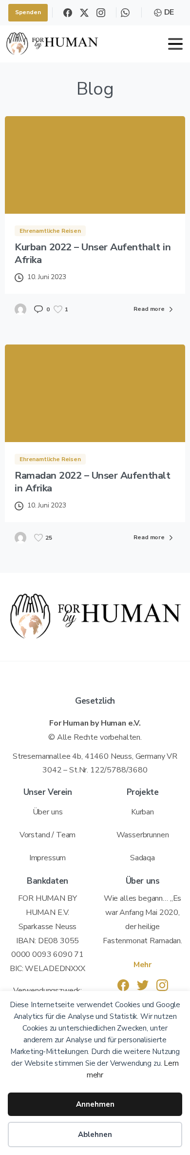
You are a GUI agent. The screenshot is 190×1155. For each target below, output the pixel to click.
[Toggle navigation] (175, 44)
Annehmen (95, 1104)
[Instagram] (101, 12)
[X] (84, 12)
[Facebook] (67, 12)
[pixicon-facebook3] (123, 984)
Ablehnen (95, 1134)
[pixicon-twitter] (142, 984)
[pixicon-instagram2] (162, 984)
